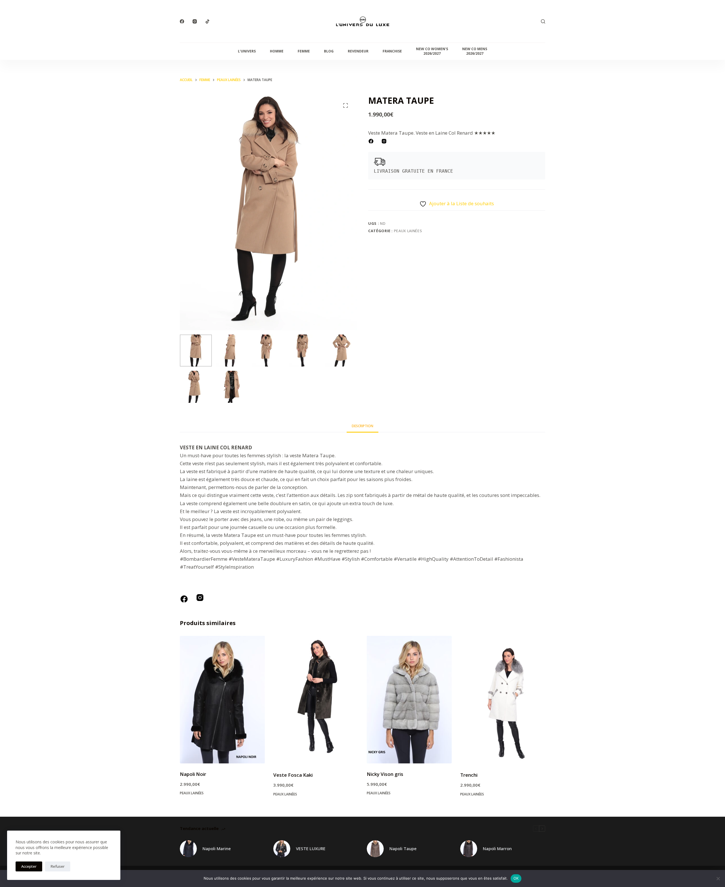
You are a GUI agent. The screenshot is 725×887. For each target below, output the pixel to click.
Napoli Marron (497, 848)
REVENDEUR (358, 51)
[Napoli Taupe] (375, 848)
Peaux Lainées (408, 230)
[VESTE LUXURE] (281, 848)
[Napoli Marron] (468, 848)
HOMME (276, 51)
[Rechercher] (543, 21)
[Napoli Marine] (188, 848)
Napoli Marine (216, 848)
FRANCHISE (392, 51)
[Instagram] (195, 21)
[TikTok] (207, 21)
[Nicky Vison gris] (409, 699)
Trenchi (468, 775)
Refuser (58, 866)
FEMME (304, 51)
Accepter (29, 866)
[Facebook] (182, 21)
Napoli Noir (193, 774)
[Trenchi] (502, 700)
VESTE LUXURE (310, 848)
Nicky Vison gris (385, 774)
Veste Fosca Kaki (293, 775)
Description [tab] (362, 426)
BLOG (329, 51)
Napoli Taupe (403, 848)
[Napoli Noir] (222, 699)
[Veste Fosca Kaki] (315, 700)
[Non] (718, 878)
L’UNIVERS (247, 51)
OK (516, 878)
